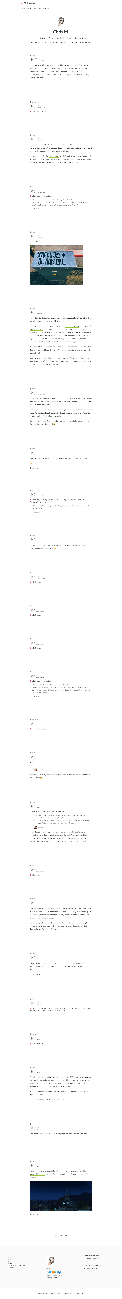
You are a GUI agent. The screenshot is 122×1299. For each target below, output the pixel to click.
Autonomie (76, 1293)
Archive (28, 8)
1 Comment (36, 1214)
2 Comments (36, 468)
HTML (55, 1293)
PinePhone (55, 145)
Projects (45, 8)
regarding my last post (48, 399)
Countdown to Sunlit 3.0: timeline (52, 811)
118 (61, 1235)
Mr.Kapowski (30, 3)
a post (44, 111)
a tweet (39, 582)
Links (34, 8)
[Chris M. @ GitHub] (47, 1272)
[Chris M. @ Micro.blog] (53, 1272)
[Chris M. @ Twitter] (50, 1272)
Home (23, 8)
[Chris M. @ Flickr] (56, 1272)
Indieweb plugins (36, 329)
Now (39, 8)
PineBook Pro (54, 156)
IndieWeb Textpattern (91, 1259)
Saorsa (12, 1267)
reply (33, 752)
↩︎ (43, 975)
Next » (68, 1235)
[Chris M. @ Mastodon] (59, 1272)
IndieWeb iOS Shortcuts (17, 1265)
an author (47, 196)
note (33, 55)
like (33, 187)
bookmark (35, 102)
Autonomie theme (72, 326)
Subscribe (55, 42)
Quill (52, 336)
